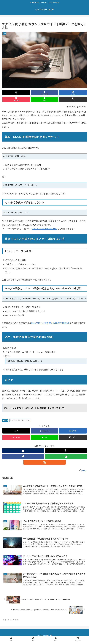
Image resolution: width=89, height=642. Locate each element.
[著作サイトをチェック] (23, 450)
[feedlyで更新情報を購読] (66, 456)
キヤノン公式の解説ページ (44, 228)
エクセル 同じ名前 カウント (20, 420)
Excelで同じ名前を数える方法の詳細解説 (50, 323)
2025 (6, 420)
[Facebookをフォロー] (23, 456)
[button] (73, 99)
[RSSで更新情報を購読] (44, 462)
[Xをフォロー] (66, 450)
